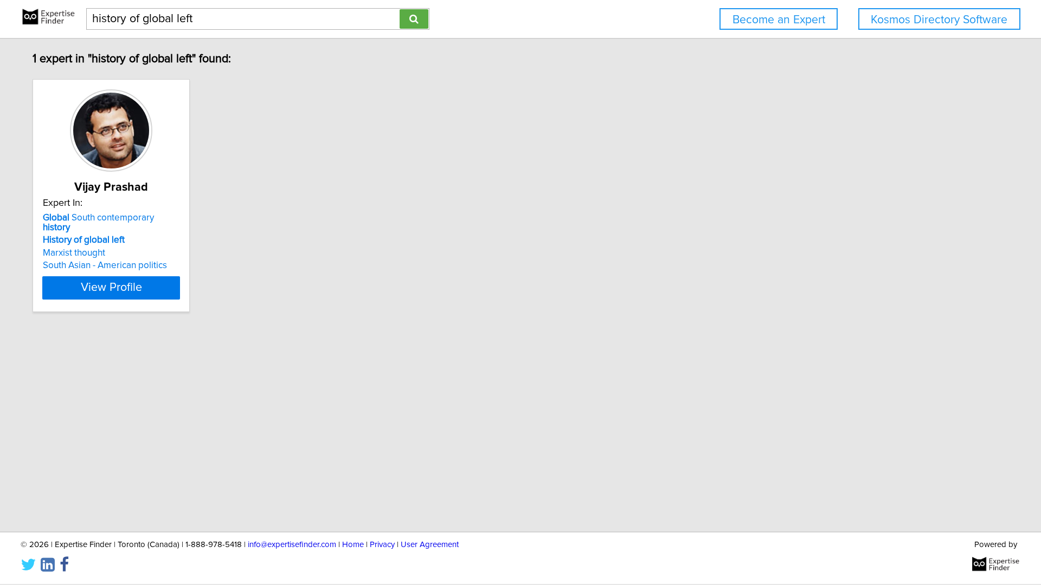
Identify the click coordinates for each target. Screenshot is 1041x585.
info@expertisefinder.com (292, 545)
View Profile (111, 288)
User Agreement (430, 545)
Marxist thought (74, 253)
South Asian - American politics (105, 265)
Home (353, 545)
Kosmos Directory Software (939, 19)
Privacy (382, 545)
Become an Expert (778, 19)
